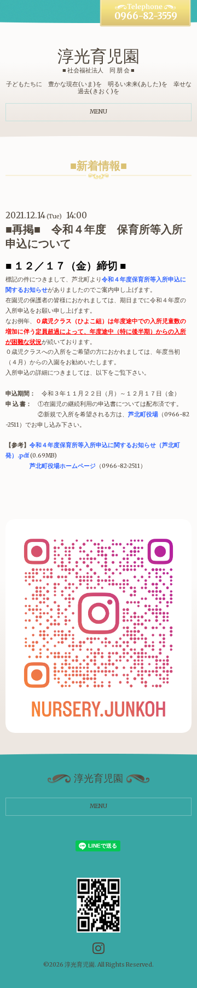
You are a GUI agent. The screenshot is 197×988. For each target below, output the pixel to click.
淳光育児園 (98, 56)
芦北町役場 (143, 414)
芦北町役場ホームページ (63, 466)
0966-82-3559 (145, 16)
